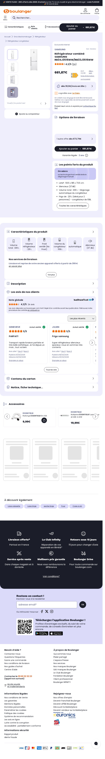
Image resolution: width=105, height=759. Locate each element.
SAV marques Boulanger (64, 669)
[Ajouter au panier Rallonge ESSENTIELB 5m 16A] (44, 420)
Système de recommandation (18, 716)
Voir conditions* (51, 576)
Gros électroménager (23, 36)
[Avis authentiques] (82, 300)
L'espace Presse (60, 660)
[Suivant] (45, 103)
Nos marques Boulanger (64, 666)
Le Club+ (76, 93)
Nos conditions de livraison (17, 663)
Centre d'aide (10, 669)
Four (63, 506)
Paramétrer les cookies (15, 710)
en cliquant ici (34, 310)
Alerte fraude (10, 737)
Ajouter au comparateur (29, 114)
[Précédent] (41, 103)
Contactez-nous (12, 654)
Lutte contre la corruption (16, 722)
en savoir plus (15, 266)
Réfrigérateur (40, 36)
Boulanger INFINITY (62, 682)
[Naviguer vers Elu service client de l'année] (75, 722)
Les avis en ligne (12, 719)
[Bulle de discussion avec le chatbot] (96, 743)
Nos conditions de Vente (16, 697)
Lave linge (31, 506)
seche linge (49, 506)
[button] (43, 252)
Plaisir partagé (60, 657)
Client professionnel (62, 679)
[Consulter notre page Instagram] (51, 612)
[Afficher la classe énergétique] (74, 75)
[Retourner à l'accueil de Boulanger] (17, 11)
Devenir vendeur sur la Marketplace (70, 710)
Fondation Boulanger (63, 675)
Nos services (59, 663)
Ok (82, 604)
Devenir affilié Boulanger (65, 703)
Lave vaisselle (14, 506)
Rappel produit (11, 734)
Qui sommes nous (62, 654)
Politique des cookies (14, 713)
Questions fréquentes (14, 657)
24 (74, 64)
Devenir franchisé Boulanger (66, 700)
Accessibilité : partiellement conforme (22, 725)
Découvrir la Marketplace (65, 707)
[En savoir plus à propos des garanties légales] (86, 155)
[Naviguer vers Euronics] (75, 715)
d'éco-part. (91, 72)
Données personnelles (14, 707)
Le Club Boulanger (62, 672)
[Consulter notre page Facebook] (41, 612)
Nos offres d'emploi (62, 697)
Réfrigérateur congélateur (18, 41)
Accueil (7, 36)
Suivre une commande (15, 660)
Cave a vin (77, 506)
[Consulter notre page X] (46, 612)
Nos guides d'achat (13, 666)
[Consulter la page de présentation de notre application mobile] (41, 633)
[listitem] (12, 67)
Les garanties (10, 700)
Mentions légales (12, 703)
